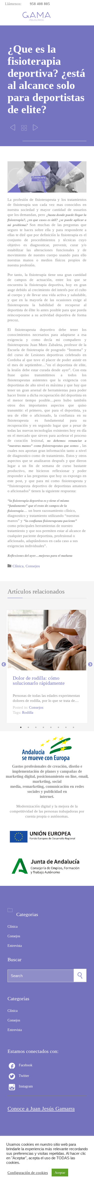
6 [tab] (58, 727)
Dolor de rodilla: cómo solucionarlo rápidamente (39, 680)
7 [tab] (65, 727)
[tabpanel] (47, 665)
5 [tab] (50, 727)
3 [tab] (35, 727)
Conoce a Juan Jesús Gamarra (41, 1108)
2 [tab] (28, 727)
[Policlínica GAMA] (38, 16)
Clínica (18, 566)
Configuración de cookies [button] (28, 1173)
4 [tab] (43, 727)
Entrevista (15, 946)
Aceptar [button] (60, 1172)
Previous (3, 664)
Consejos (33, 566)
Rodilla (27, 712)
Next (90, 664)
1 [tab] (20, 727)
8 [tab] (73, 727)
